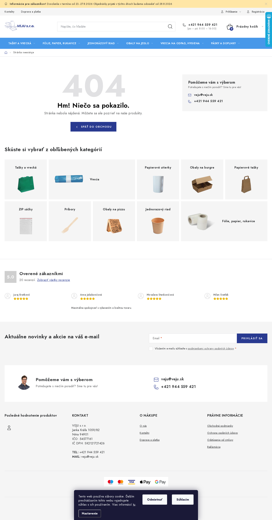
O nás (143, 426)
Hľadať (170, 26)
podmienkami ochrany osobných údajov (211, 348)
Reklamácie (213, 447)
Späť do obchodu (96, 127)
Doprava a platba (31, 12)
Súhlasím (183, 499)
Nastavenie (90, 513)
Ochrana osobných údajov (222, 433)
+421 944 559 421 (202, 25)
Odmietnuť (154, 499)
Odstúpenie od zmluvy (220, 440)
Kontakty (9, 12)
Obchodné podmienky (220, 426)
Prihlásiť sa (252, 338)
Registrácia (258, 12)
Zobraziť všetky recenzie (53, 280)
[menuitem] (22, 43)
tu (134, 504)
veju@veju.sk (203, 95)
